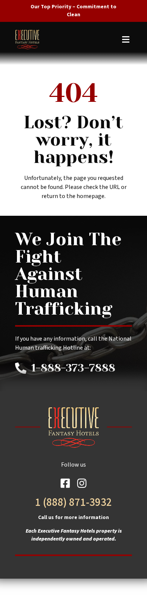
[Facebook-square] (65, 483)
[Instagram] (82, 483)
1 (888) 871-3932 (73, 502)
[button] (72, 39)
